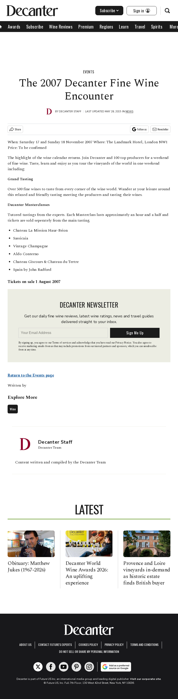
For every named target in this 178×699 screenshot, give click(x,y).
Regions (106, 26)
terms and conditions (144, 644)
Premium (86, 26)
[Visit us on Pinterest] (76, 667)
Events (88, 71)
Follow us (142, 129)
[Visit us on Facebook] (51, 667)
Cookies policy (88, 644)
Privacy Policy (114, 644)
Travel (140, 26)
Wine (13, 409)
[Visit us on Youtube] (63, 667)
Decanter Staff (70, 111)
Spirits (157, 26)
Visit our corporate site (145, 679)
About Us (25, 644)
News (129, 111)
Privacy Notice (123, 343)
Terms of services (62, 343)
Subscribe (107, 10)
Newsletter (163, 129)
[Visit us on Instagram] (89, 667)
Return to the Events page (31, 375)
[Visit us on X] (38, 667)
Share (18, 129)
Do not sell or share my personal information (89, 651)
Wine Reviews (61, 26)
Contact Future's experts (55, 644)
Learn (124, 26)
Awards (14, 26)
